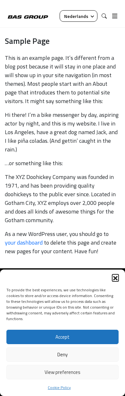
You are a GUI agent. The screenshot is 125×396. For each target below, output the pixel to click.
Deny (62, 354)
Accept (62, 337)
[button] (115, 277)
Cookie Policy (59, 387)
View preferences (62, 372)
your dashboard (24, 242)
